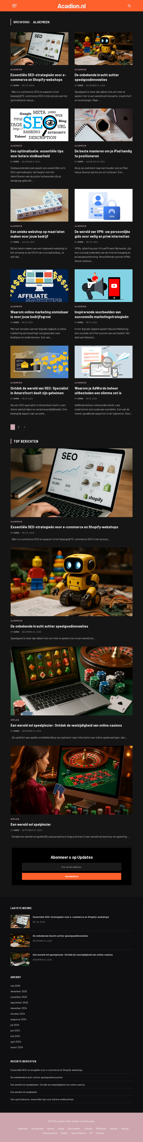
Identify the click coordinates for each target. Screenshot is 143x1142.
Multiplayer (101, 1128)
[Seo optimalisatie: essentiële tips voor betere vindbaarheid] (39, 125)
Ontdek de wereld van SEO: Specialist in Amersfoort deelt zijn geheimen (39, 390)
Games (50, 1128)
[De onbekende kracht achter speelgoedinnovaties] (104, 48)
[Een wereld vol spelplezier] (72, 780)
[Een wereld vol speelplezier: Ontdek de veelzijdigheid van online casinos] (72, 681)
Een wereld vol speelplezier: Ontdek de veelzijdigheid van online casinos (66, 725)
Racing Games (50, 1133)
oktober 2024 (17, 1013)
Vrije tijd (100, 1133)
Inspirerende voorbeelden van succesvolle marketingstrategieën (102, 314)
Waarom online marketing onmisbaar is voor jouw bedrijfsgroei (39, 314)
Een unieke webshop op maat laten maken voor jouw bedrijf (37, 233)
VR (90, 1133)
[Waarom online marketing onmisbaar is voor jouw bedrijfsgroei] (39, 285)
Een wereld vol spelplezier (31, 824)
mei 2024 (15, 1036)
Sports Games (78, 1133)
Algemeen (16, 69)
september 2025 (19, 1002)
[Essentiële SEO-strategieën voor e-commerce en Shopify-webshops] (39, 48)
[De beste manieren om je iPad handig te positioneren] (104, 125)
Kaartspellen (74, 1128)
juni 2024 (15, 1030)
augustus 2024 (18, 1019)
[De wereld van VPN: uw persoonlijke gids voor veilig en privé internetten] (104, 205)
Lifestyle (88, 1128)
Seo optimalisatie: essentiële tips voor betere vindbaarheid (36, 153)
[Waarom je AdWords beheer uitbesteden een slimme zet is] (104, 362)
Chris (16, 85)
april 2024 (15, 1041)
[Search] (129, 6)
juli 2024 (14, 1024)
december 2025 (18, 991)
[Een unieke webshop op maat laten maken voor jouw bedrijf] (39, 205)
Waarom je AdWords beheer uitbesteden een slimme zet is (98, 390)
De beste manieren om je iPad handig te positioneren (103, 153)
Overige (125, 1128)
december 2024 (18, 1008)
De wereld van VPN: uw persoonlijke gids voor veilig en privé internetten (102, 233)
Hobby (61, 1128)
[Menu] (14, 6)
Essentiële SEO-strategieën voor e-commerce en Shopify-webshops (38, 77)
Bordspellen (38, 1128)
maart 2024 (16, 1047)
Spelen (15, 720)
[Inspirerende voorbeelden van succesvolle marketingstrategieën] (104, 285)
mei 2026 (15, 985)
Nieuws (113, 1128)
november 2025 (18, 996)
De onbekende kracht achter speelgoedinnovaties (97, 77)
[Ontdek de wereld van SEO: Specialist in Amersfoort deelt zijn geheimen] (39, 362)
